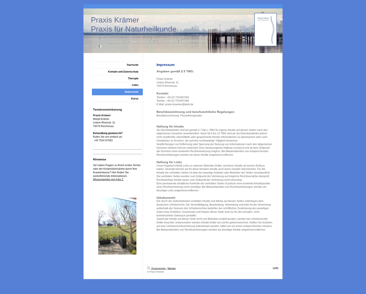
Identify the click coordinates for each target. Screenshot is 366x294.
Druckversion (158, 268)
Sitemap (171, 268)
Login (275, 267)
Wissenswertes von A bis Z (108, 179)
